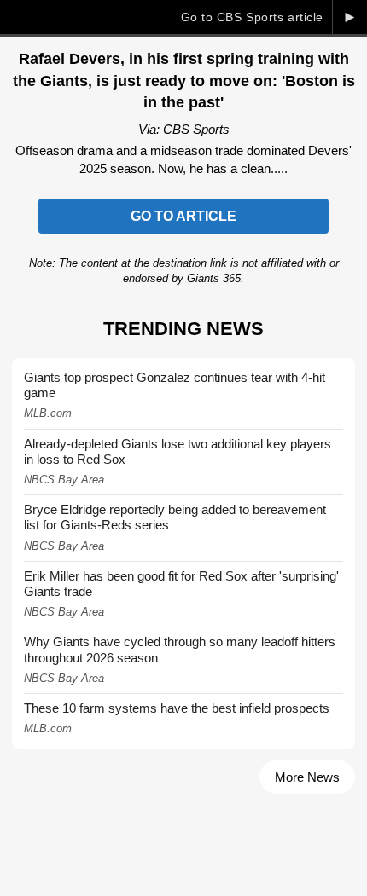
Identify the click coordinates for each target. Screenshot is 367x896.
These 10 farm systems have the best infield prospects (176, 708)
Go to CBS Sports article (252, 17)
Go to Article (183, 216)
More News (307, 777)
